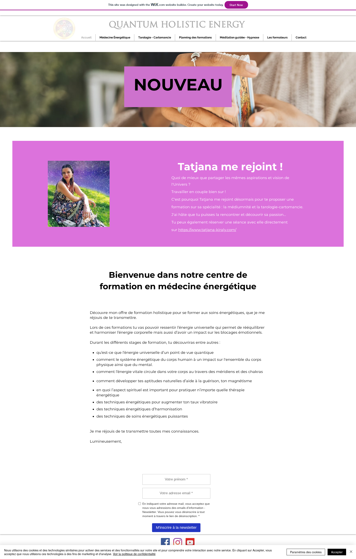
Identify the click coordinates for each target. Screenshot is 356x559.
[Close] (351, 552)
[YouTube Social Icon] (190, 542)
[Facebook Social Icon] (165, 542)
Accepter (337, 552)
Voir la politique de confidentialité (134, 554)
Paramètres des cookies (306, 552)
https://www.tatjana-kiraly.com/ (207, 230)
